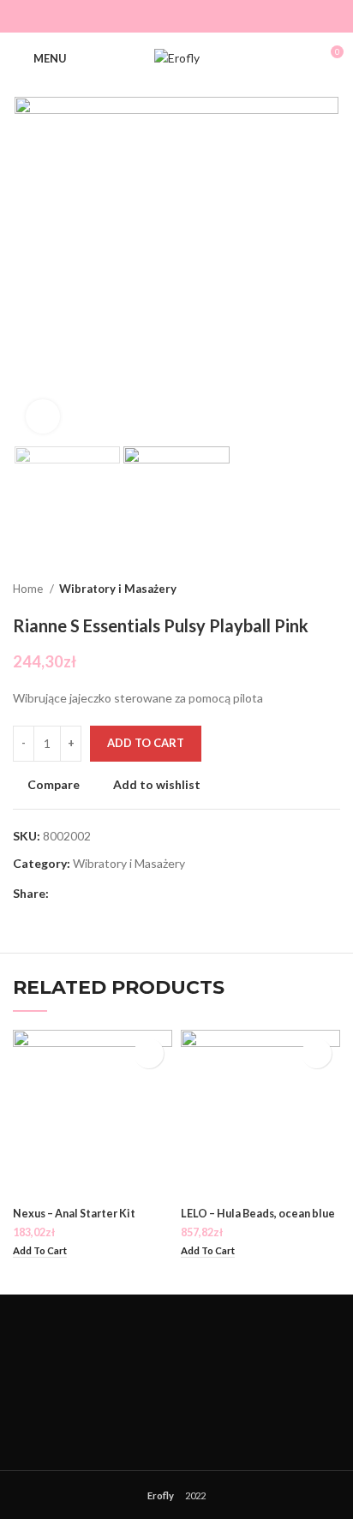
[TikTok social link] (213, 16)
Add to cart (145, 743)
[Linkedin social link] (122, 893)
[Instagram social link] (188, 16)
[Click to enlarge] (43, 416)
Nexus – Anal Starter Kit (74, 1213)
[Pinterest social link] (102, 893)
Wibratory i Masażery (117, 588)
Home (29, 588)
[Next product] (331, 589)
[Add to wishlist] (149, 1053)
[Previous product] (297, 589)
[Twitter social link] (164, 16)
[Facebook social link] (139, 16)
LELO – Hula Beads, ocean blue (258, 1213)
